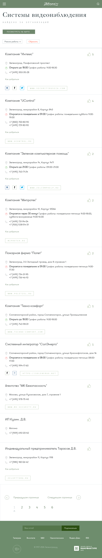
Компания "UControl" (20, 101)
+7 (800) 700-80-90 (19, 122)
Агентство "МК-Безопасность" (26, 386)
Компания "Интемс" (19, 54)
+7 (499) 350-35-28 (19, 72)
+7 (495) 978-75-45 (19, 399)
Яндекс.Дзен (74, 538)
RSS (87, 538)
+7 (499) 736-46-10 (18, 277)
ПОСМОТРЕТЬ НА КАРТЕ (18, 32)
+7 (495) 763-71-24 (18, 171)
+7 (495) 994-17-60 (18, 365)
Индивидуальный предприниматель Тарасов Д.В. (40, 449)
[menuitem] (17, 538)
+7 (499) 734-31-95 (18, 274)
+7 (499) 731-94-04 (18, 221)
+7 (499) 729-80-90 (19, 125)
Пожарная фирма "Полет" (23, 253)
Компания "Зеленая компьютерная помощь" (37, 154)
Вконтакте (31, 538)
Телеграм (17, 538)
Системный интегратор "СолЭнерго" (31, 344)
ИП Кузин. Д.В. (15, 419)
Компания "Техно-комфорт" (24, 306)
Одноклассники (57, 538)
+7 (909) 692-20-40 (19, 432)
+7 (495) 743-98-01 (18, 324)
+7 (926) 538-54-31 (19, 224)
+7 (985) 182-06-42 (18, 462)
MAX (42, 538)
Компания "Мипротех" (21, 200)
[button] (12, 41)
